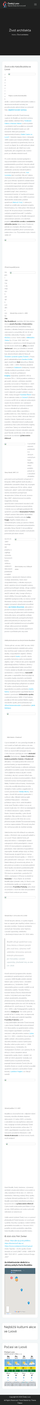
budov (18, 656)
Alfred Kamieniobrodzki (13, 705)
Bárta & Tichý (17, 202)
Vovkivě (25, 397)
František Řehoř (25, 395)
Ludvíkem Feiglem (16, 1071)
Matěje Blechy (24, 792)
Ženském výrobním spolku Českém (17, 357)
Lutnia (31, 1033)
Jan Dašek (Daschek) (16, 607)
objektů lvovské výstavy (17, 110)
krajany (7, 376)
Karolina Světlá (27, 359)
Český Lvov (13, 3)
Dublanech (18, 367)
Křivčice (7, 337)
